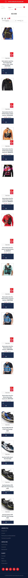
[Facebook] (3, 569)
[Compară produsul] (6, 73)
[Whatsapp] (10, 569)
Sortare (3, 20)
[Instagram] (6, 569)
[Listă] (5, 18)
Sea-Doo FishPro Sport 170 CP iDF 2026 (7, 458)
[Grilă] (2, 18)
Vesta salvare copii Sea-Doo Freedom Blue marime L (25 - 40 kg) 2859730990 (7, 63)
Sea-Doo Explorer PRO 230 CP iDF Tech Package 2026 (7, 486)
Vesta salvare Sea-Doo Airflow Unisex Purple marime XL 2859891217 (7, 200)
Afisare (18, 20)
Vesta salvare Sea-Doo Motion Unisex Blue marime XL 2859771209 (7, 397)
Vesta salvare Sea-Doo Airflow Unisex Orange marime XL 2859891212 (7, 150)
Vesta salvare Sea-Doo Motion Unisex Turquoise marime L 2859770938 (7, 298)
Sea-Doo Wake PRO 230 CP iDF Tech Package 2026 (7, 429)
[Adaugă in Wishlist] (3, 73)
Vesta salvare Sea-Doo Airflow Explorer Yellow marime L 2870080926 (7, 113)
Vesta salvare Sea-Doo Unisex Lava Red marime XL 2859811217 (7, 249)
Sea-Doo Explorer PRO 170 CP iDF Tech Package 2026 (7, 516)
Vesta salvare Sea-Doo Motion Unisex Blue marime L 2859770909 (7, 348)
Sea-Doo (7, 58)
